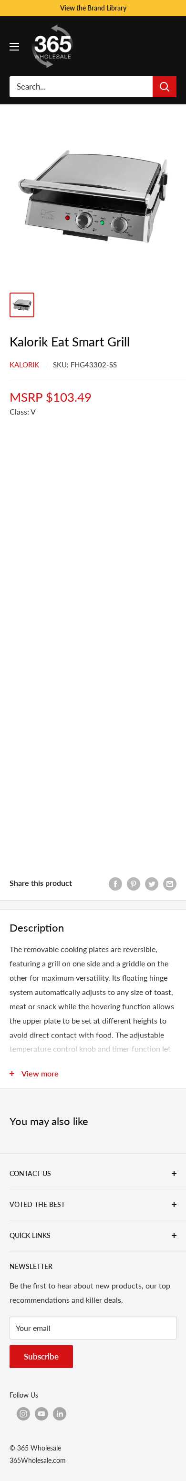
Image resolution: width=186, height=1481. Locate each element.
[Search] (164, 86)
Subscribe (41, 1356)
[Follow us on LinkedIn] (59, 1413)
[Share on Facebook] (115, 883)
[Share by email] (169, 883)
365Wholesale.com (38, 1460)
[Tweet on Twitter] (151, 883)
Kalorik (24, 364)
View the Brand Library (93, 8)
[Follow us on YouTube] (41, 1413)
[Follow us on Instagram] (23, 1413)
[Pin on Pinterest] (133, 883)
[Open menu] (14, 47)
